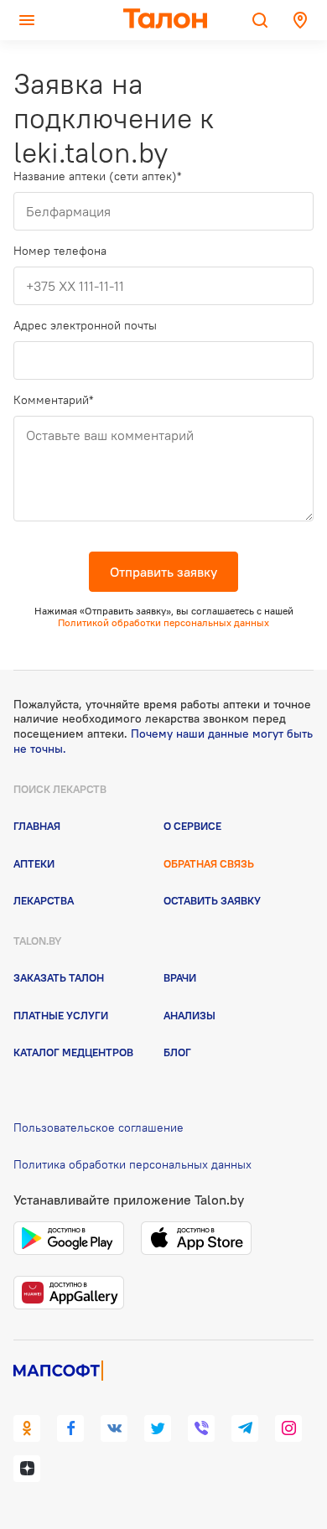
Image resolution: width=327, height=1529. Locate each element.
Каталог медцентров (73, 1052)
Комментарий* (53, 400)
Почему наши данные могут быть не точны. (163, 741)
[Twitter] (158, 1428)
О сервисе (192, 825)
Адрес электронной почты (85, 326)
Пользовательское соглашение (98, 1127)
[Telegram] (245, 1428)
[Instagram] (288, 1428)
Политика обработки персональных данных (132, 1164)
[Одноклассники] (27, 1428)
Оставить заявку (212, 900)
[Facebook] (70, 1428)
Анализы (189, 1015)
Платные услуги (60, 1015)
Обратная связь (209, 863)
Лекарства (43, 900)
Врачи (180, 977)
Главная (36, 825)
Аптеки (33, 863)
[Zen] (27, 1469)
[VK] (114, 1428)
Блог (177, 1052)
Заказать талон (58, 977)
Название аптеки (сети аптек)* (97, 176)
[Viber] (201, 1428)
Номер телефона (59, 251)
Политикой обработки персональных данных (163, 622)
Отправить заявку (163, 571)
